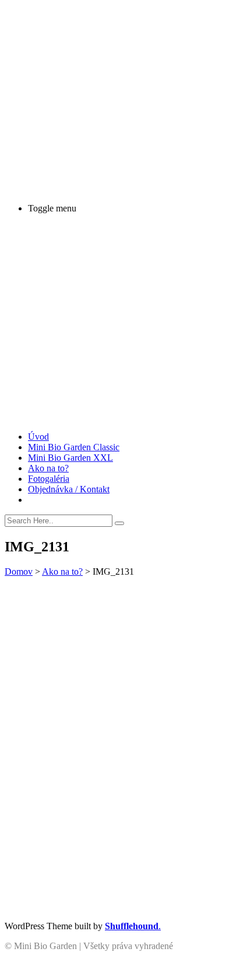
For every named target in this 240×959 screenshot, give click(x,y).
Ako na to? (48, 468)
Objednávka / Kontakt (69, 489)
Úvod (38, 437)
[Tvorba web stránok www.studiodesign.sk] (207, 953)
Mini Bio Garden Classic (73, 447)
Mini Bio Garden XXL (70, 458)
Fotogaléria (48, 479)
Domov (19, 571)
